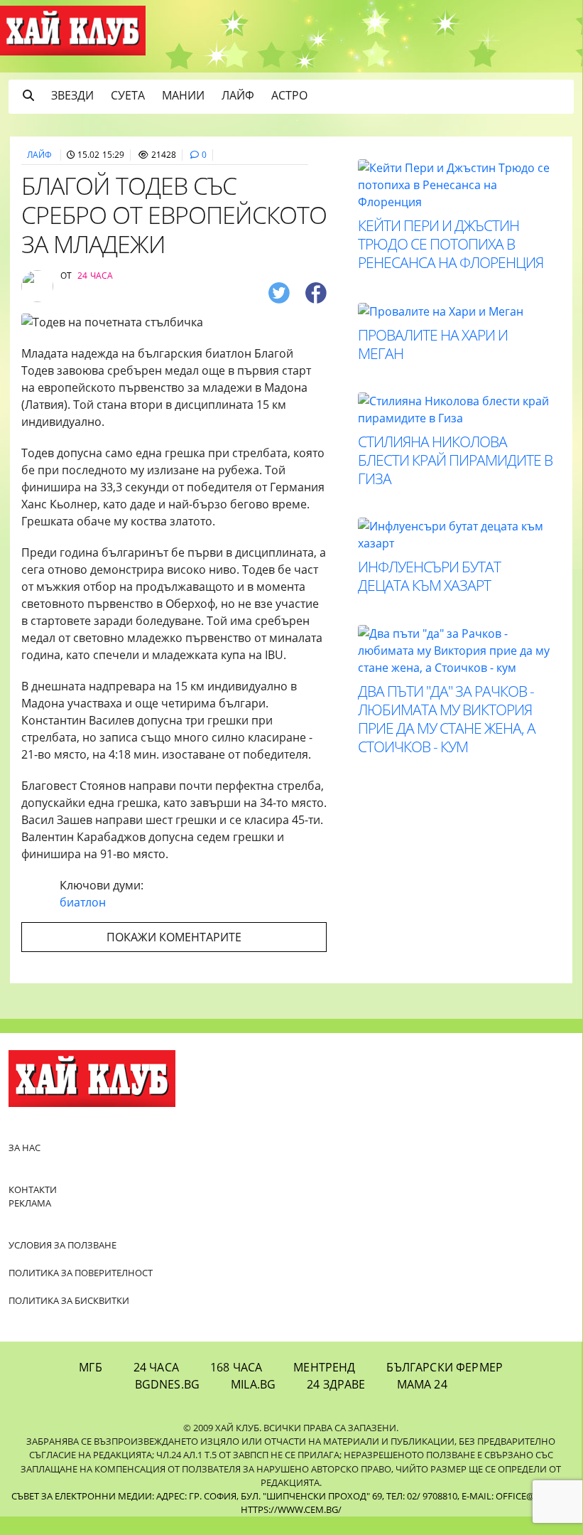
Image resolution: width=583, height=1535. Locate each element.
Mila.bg (253, 1384)
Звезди (72, 95)
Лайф (238, 95)
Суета (128, 95)
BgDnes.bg (167, 1384)
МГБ (90, 1367)
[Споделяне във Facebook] (316, 293)
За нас (24, 1147)
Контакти (33, 1189)
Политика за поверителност (81, 1272)
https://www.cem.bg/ (291, 1509)
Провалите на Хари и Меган (433, 344)
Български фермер (444, 1367)
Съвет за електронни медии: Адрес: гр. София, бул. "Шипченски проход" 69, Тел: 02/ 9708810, (235, 1495)
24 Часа (156, 1367)
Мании (183, 95)
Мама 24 (422, 1384)
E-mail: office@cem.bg (515, 1495)
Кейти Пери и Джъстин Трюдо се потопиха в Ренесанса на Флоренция (450, 243)
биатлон (83, 902)
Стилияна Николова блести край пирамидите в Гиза (455, 460)
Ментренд (324, 1367)
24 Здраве (336, 1384)
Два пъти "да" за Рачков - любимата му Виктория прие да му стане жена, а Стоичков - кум (446, 718)
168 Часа (236, 1367)
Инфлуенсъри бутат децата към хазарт (429, 576)
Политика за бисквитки (69, 1300)
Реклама (30, 1203)
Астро (289, 95)
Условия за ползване (62, 1245)
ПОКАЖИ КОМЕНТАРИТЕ (174, 937)
